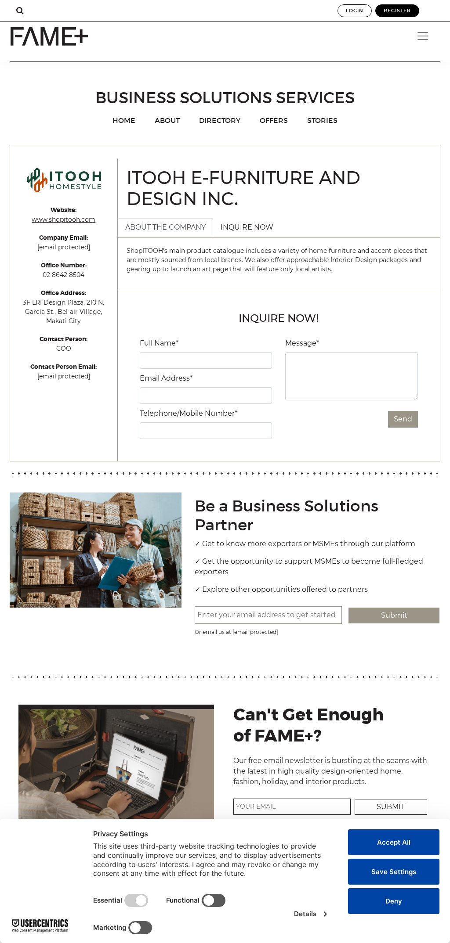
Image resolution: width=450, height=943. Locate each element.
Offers (274, 120)
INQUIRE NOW (247, 227)
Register (397, 10)
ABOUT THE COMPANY (165, 227)
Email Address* (166, 378)
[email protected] (63, 247)
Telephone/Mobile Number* (188, 413)
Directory (219, 120)
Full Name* (159, 343)
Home (123, 120)
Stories (322, 120)
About (167, 120)
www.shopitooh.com (63, 219)
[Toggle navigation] (425, 36)
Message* (302, 343)
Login (354, 10)
